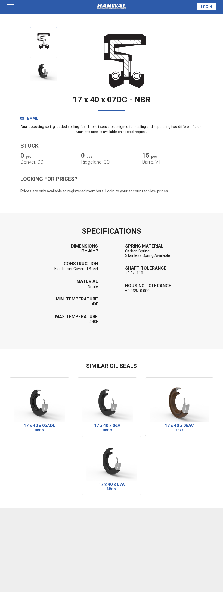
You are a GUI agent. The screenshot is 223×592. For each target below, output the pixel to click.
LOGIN (206, 7)
